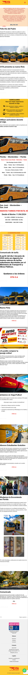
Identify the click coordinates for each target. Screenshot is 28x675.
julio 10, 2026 (3, 39)
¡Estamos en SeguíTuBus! (11, 395)
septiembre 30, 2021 (4, 607)
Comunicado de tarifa (9, 253)
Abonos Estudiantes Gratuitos (12, 445)
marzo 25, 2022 (3, 418)
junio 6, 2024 (2, 178)
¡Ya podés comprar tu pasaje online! (9, 352)
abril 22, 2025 (3, 92)
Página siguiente (23, 617)
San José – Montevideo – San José (11, 206)
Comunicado (5, 592)
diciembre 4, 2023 (3, 280)
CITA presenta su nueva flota (12, 67)
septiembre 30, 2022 (4, 368)
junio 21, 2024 (3, 130)
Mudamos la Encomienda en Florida (11, 498)
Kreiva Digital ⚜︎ (18, 673)
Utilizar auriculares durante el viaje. (11, 121)
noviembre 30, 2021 (4, 565)
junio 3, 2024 (2, 225)
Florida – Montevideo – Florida (13, 157)
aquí (11, 459)
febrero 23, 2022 (3, 470)
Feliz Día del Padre (8, 29)
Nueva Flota (5, 308)
